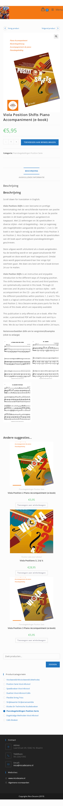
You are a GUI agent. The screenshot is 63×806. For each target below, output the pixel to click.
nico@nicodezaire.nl (23, 765)
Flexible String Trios (14, 697)
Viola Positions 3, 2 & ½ (31, 560)
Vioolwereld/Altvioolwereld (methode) (23, 679)
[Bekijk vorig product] (5, 28)
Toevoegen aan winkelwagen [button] (31, 505)
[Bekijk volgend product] (58, 28)
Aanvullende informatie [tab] (31, 177)
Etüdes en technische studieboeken (22, 706)
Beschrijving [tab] (31, 171)
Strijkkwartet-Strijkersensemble (20, 702)
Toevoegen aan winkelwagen (40, 142)
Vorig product (13, 28)
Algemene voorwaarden (18, 782)
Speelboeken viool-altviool (18, 688)
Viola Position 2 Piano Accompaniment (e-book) (31, 492)
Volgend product (48, 28)
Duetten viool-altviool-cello (18, 693)
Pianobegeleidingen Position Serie (27, 153)
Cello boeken (12, 720)
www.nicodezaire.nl (16, 778)
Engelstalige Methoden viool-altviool (22, 715)
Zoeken (53, 664)
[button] (56, 36)
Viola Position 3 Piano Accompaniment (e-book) (31, 628)
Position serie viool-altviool (31, 557)
